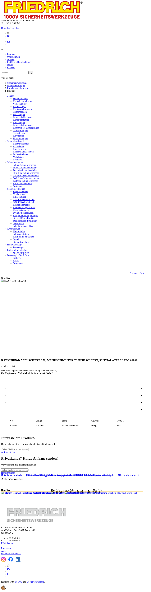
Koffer (16, 260)
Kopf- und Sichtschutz (23, 236)
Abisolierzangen (20, 133)
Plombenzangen (20, 138)
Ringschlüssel (19, 197)
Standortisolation (21, 242)
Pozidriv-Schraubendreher (25, 170)
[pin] (10, 387)
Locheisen (18, 159)
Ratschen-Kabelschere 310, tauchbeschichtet (117, 475)
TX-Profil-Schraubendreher (26, 175)
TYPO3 (18, 581)
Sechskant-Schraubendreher (26, 178)
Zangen (10, 96)
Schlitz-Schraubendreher (24, 165)
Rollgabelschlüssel (21, 205)
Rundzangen (19, 122)
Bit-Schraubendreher (22, 183)
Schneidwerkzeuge (16, 141)
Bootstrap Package (35, 581)
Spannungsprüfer (21, 252)
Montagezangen (20, 130)
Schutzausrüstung (21, 234)
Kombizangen (19, 106)
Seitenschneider (20, 98)
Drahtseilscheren (20, 154)
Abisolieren (18, 146)
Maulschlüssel (19, 194)
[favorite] (10, 401)
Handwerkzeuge (14, 244)
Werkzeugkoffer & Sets (18, 255)
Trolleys (16, 258)
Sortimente (18, 186)
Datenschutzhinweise (11, 553)
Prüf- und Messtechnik (17, 250)
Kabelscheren (19, 149)
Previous (133, 273)
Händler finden (8, 473)
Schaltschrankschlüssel (23, 226)
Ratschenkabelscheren (23, 151)
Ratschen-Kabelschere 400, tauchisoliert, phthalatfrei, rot (31, 475)
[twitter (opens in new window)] (147, 394)
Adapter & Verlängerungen (25, 215)
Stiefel (16, 239)
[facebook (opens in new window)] (147, 387)
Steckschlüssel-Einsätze (24, 218)
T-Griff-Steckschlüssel (23, 202)
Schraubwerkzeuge (16, 189)
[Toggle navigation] (2, 49)
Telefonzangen (20, 112)
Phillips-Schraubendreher (24, 167)
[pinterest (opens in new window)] (147, 401)
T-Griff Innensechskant (24, 199)
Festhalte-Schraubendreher (25, 181)
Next (142, 273)
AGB (3, 551)
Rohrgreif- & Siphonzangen (26, 127)
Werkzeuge (18, 247)
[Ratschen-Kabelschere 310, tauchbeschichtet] (118, 493)
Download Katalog (10, 28)
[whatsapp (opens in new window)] (147, 408)
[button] (3, 589)
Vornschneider (19, 104)
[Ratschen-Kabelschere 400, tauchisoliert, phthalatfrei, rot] (33, 493)
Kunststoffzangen (21, 120)
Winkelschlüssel (20, 191)
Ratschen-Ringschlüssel (24, 207)
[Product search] (30, 72)
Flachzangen (19, 114)
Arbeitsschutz (13, 228)
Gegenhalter (18, 223)
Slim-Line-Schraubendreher (26, 173)
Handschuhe (19, 231)
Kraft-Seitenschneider (23, 101)
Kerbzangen (18, 135)
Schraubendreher (15, 162)
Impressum (6, 548)
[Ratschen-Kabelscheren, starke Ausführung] (89, 493)
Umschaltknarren (21, 210)
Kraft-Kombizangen (22, 109)
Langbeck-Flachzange (23, 117)
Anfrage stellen (8, 452)
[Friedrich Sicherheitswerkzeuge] (42, 18)
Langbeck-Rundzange (23, 125)
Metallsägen (18, 157)
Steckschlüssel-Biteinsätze (25, 220)
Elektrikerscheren (21, 143)
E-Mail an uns (7, 543)
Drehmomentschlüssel (23, 213)
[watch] (10, 394)
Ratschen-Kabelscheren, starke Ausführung (88, 475)
